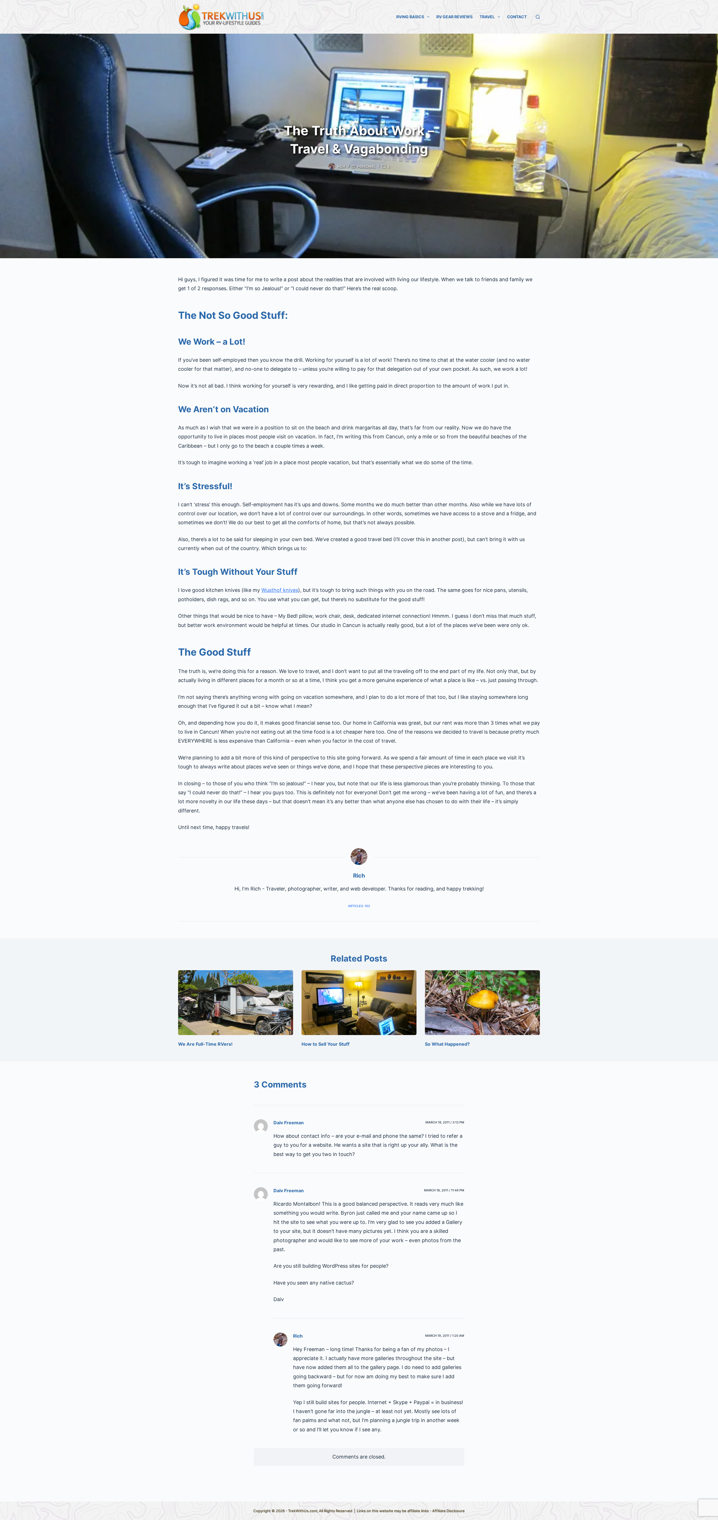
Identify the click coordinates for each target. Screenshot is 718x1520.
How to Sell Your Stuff (325, 1044)
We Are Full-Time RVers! (205, 1044)
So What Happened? (447, 1044)
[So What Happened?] (482, 1002)
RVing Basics (410, 16)
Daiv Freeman (288, 1122)
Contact (517, 16)
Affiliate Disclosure (448, 1510)
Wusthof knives (279, 590)
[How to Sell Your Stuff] (359, 1002)
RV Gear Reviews (454, 16)
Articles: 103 (359, 906)
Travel (487, 16)
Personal (366, 166)
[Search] (538, 17)
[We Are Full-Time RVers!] (235, 1002)
